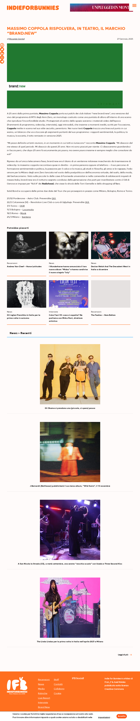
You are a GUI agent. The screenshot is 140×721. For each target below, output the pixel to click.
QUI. (54, 199)
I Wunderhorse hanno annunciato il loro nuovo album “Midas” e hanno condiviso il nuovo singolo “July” (68, 270)
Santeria (26, 217)
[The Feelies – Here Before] (110, 294)
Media (41, 689)
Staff (56, 680)
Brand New (44, 707)
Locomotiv (28, 210)
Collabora (59, 689)
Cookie (57, 693)
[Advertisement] (70, 650)
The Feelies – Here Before (103, 315)
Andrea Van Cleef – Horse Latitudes (24, 267)
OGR (22, 206)
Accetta (122, 716)
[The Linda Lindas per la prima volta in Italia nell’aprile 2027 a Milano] (70, 608)
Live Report (44, 698)
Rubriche (42, 693)
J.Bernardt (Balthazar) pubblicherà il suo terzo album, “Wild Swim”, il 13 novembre (70, 486)
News (41, 684)
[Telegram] (2, 62)
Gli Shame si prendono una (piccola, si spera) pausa (70, 408)
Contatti (58, 684)
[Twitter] (2, 49)
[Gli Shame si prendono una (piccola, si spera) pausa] (70, 374)
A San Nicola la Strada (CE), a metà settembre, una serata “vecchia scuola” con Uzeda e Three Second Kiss (70, 564)
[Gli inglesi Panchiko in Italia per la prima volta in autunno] (26, 294)
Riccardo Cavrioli (16, 39)
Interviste (43, 703)
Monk (23, 213)
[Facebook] (2, 45)
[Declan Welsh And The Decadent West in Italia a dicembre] (110, 245)
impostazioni (104, 717)
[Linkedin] (2, 53)
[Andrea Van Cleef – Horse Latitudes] (26, 245)
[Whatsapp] (2, 57)
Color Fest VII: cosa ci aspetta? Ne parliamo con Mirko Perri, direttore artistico (66, 318)
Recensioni (44, 680)
